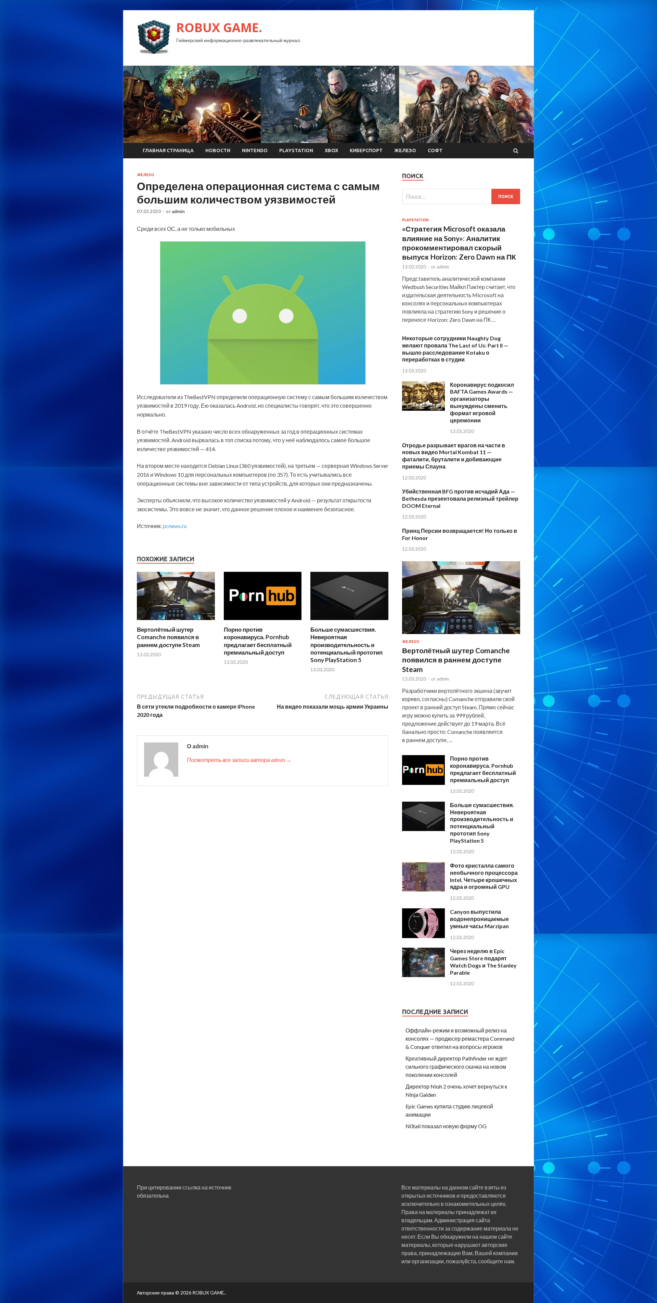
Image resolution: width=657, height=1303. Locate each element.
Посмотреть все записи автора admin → (239, 759)
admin (178, 211)
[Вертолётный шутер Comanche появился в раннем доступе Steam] (176, 621)
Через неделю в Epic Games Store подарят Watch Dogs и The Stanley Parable (483, 961)
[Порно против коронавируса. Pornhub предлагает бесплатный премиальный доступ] (263, 621)
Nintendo (255, 150)
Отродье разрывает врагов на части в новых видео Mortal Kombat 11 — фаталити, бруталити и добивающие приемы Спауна (453, 456)
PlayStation (296, 150)
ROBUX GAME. (219, 27)
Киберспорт (366, 150)
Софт (435, 150)
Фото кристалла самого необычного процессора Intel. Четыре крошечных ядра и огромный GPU (484, 876)
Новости (217, 150)
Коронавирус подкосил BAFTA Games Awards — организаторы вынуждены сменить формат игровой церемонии (482, 402)
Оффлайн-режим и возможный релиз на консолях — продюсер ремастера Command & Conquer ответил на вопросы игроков (459, 1038)
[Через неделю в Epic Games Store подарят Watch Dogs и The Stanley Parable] (423, 975)
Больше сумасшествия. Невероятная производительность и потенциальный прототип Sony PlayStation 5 (346, 644)
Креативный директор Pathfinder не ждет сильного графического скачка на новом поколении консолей (456, 1066)
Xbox (331, 150)
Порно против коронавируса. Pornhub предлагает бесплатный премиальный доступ (258, 641)
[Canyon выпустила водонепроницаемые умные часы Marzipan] (423, 936)
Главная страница (168, 150)
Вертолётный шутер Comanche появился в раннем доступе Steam (168, 637)
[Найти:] (461, 196)
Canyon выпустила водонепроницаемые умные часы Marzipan (479, 918)
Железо (405, 150)
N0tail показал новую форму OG (446, 1126)
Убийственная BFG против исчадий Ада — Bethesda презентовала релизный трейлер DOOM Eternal (460, 498)
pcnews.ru (174, 526)
